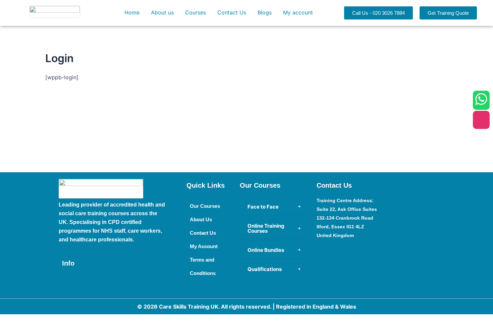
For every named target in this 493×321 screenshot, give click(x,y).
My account (298, 12)
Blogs (265, 12)
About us (162, 12)
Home (132, 12)
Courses (195, 12)
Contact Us (231, 12)
